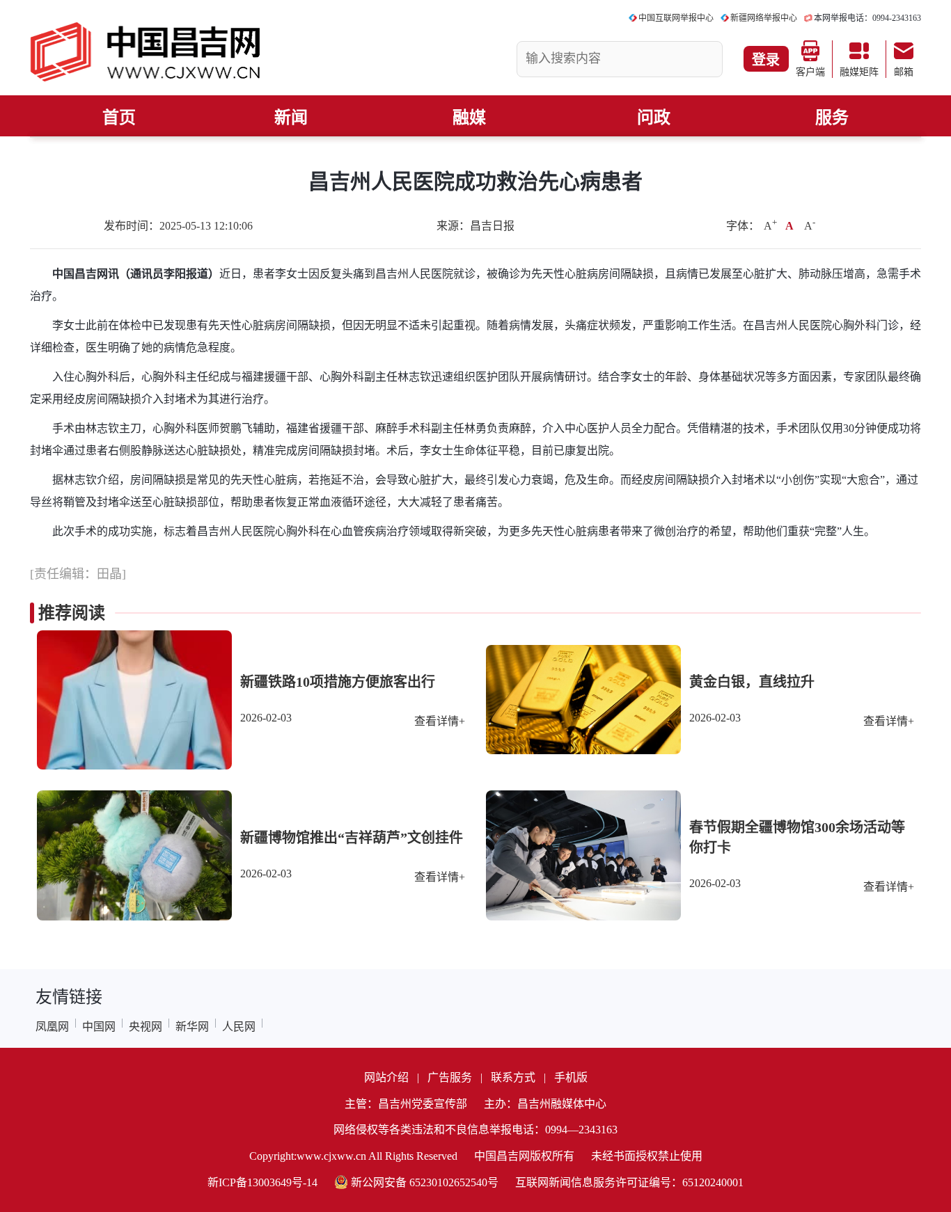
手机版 (571, 1077)
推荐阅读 (71, 613)
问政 (653, 118)
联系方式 (513, 1077)
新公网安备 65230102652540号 (424, 1182)
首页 (119, 118)
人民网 (239, 1026)
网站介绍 (386, 1077)
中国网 (99, 1026)
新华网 (192, 1026)
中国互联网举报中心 (676, 18)
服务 (832, 118)
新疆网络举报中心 (763, 18)
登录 (766, 59)
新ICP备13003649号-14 (262, 1182)
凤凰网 (52, 1026)
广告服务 (449, 1077)
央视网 (145, 1026)
